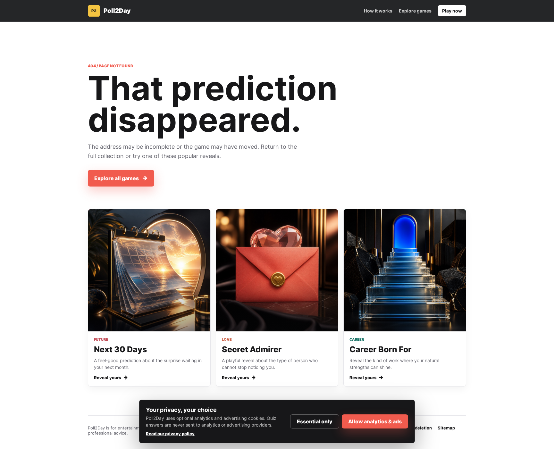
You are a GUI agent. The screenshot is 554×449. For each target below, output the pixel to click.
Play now (452, 10)
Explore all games (121, 178)
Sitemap (446, 427)
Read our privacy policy (170, 433)
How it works (378, 10)
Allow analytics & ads (375, 421)
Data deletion (418, 427)
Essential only (314, 421)
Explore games (415, 10)
